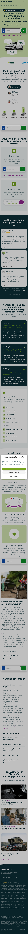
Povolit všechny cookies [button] (14, 469)
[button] (14, 476)
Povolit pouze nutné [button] (14, 472)
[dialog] (14, 467)
